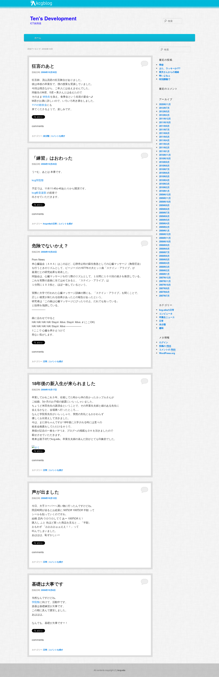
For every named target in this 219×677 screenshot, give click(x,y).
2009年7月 (164, 212)
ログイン (163, 342)
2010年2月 (164, 187)
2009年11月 (165, 198)
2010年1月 (164, 190)
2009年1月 (164, 230)
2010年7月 (164, 169)
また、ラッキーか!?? (169, 68)
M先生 (46, 96)
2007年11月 (165, 281)
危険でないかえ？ (50, 245)
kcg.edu (121, 670)
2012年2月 (164, 115)
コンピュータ (165, 313)
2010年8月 (164, 165)
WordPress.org (167, 353)
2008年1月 (164, 274)
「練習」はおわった (52, 158)
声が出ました (45, 492)
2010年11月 (165, 154)
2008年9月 (164, 245)
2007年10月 (165, 284)
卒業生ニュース (167, 317)
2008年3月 (164, 266)
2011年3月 (164, 143)
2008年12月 (165, 234)
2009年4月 (164, 223)
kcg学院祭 (38, 180)
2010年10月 (165, 158)
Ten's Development (53, 18)
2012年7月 (164, 107)
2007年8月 (164, 291)
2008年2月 (164, 270)
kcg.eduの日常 (50, 223)
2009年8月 (164, 209)
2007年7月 (164, 295)
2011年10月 (165, 122)
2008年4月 (164, 263)
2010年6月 (164, 172)
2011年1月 (164, 151)
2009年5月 (164, 219)
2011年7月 (164, 129)
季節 (161, 64)
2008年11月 (165, 237)
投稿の (165, 345)
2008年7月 (164, 252)
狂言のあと (43, 66)
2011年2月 (164, 147)
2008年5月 (164, 259)
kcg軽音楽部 (39, 192)
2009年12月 (165, 194)
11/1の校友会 (39, 104)
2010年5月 (164, 176)
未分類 (46, 135)
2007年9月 (164, 288)
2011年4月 (164, 140)
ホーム (37, 37)
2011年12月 (165, 118)
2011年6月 (164, 133)
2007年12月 (165, 277)
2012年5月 (164, 111)
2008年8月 (164, 248)
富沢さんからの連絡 (169, 71)
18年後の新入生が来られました (64, 383)
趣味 (161, 328)
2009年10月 (165, 201)
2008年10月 (165, 241)
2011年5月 (164, 136)
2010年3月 (164, 183)
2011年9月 (164, 126)
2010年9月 (164, 162)
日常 (45, 361)
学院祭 (36, 602)
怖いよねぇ (164, 75)
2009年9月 (164, 205)
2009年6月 (164, 216)
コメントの (167, 349)
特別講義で (164, 79)
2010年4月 (164, 180)
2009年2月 (164, 227)
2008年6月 (164, 255)
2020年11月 (165, 104)
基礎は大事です (47, 584)
